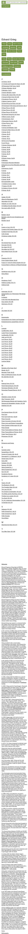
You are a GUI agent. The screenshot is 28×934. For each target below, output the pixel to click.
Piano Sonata (5, 427)
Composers (5, 6)
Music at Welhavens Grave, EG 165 (11, 374)
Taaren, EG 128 (6, 483)
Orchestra (5, 47)
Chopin (4, 841)
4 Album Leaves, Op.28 (8, 116)
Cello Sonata (5, 234)
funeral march (5, 697)
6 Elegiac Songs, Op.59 (8, 158)
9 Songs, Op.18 (6, 190)
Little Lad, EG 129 (6, 337)
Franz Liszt (9, 717)
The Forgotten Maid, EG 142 (9, 487)
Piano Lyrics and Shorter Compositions (12, 423)
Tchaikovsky (23, 752)
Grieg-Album (5, 273)
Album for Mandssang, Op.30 (10, 199)
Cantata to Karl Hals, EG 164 (10, 231)
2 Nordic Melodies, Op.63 (9, 92)
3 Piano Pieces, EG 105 (8, 110)
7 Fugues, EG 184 (7, 186)
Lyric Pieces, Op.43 (7, 344)
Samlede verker (6, 450)
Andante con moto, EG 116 (9, 203)
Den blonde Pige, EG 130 (9, 242)
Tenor (19, 51)
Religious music (7, 66)
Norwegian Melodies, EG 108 (10, 388)
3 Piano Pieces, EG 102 (8, 108)
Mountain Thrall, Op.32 (8, 372)
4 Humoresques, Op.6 (8, 119)
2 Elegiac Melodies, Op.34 (9, 88)
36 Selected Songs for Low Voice (11, 114)
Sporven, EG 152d (7, 465)
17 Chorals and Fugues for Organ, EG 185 (13, 84)
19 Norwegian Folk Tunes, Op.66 (11, 86)
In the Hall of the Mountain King (10, 299)
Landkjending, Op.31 (7, 330)
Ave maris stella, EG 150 (8, 208)
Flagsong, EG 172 (7, 258)
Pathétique (23, 682)
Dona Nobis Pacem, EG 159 (9, 251)
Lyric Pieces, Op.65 (7, 354)
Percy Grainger (6, 810)
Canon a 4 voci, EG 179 (8, 227)
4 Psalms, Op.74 (6, 125)
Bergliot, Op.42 (6, 220)
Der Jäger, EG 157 (7, 247)
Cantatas (5, 69)
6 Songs (4, 170)
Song (4, 59)
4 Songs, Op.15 (6, 134)
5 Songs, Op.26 (6, 147)
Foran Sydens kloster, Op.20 (9, 260)
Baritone (13, 47)
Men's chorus (17, 44)
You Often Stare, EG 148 (8, 531)
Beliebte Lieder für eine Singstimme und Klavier (13, 217)
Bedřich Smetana (6, 584)
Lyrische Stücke (6, 361)
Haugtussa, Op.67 (7, 280)
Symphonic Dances (7, 474)
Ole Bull (14, 632)
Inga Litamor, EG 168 (7, 301)
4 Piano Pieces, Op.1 (7, 123)
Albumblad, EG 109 (7, 201)
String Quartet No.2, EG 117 (9, 469)
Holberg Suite (5, 285)
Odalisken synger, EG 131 (9, 397)
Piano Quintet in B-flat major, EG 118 (12, 425)
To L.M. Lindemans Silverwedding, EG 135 (13, 500)
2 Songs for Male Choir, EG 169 (10, 97)
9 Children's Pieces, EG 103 (9, 188)
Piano (4, 44)
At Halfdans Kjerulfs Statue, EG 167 (11, 206)
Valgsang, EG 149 (7, 509)
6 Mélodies (5, 160)
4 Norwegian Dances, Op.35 (9, 121)
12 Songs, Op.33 (6, 81)
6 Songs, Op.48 (6, 177)
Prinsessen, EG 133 (7, 436)
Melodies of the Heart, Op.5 (9, 368)
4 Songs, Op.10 (6, 132)
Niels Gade (5, 690)
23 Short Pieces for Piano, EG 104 (11, 103)
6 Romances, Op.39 (7, 168)
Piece (9, 59)
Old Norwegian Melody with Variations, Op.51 (14, 401)
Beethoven (16, 682)
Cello (4, 51)
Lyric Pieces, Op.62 (7, 352)
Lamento (4, 328)
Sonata (12, 69)
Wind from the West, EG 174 (9, 525)
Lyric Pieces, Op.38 (7, 341)
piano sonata (5, 867)
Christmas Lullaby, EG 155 (9, 236)
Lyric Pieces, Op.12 (7, 339)
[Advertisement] (14, 23)
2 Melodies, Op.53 (7, 90)
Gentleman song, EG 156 (8, 271)
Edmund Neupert (17, 708)
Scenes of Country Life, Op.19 (10, 454)
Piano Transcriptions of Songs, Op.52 (12, 432)
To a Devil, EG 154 (7, 498)
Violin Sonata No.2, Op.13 (9, 511)
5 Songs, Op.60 (6, 149)
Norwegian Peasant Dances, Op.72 (11, 390)
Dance (21, 62)
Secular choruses (18, 59)
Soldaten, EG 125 (6, 463)
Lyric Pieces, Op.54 (7, 348)
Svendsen (14, 654)
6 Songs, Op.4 (5, 175)
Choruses (5, 62)
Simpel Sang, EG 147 (8, 458)
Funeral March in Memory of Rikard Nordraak (14, 265)
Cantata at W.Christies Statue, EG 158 (12, 229)
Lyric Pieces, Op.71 (7, 359)
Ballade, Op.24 (6, 214)
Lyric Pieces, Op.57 (7, 350)
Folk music (13, 62)
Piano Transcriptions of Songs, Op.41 (12, 430)
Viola (3, 54)
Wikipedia (4, 564)
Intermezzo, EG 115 (7, 304)
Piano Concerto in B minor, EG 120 (11, 421)
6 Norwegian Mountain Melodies (10, 162)
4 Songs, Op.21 (6, 138)
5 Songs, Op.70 (6, 154)
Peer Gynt (4, 414)
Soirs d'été (4, 461)
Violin (19, 47)
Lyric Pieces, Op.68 (7, 357)
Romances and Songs (8, 443)
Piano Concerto (6, 419)
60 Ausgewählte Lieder (8, 181)
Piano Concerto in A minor (14, 706)
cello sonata (13, 868)
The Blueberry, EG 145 (8, 485)
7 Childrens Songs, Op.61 (9, 184)
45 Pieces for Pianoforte (8, 140)
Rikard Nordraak (11, 691)
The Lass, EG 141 (7, 489)
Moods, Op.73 (5, 370)
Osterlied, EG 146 (6, 405)
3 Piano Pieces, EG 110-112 (9, 112)
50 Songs (4, 156)
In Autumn (4, 297)
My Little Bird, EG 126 (8, 377)
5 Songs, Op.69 (6, 151)
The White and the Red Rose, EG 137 (12, 494)
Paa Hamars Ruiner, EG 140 (9, 412)
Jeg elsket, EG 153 (7, 310)
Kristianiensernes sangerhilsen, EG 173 (12, 321)
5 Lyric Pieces (5, 143)
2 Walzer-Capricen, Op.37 (9, 101)
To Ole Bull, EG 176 (7, 502)
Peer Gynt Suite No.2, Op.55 (9, 416)
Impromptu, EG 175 (7, 291)
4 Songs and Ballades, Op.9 (9, 127)
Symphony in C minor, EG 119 (10, 476)
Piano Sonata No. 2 (12, 841)
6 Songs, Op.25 (6, 173)
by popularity (6, 74)
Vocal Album (5, 518)
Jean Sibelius (10, 582)
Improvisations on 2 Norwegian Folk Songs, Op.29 (14, 294)
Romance (17, 66)
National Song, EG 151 (8, 383)
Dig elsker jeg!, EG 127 (8, 249)
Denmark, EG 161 (6, 245)
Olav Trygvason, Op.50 (8, 399)
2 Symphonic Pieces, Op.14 (9, 99)
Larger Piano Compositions (9, 333)
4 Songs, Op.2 (5, 136)
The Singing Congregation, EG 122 (11, 491)
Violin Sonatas (6, 516)
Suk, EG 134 (5, 471)
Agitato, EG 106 (6, 197)
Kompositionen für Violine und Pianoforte (13, 319)
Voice (9, 44)
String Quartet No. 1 (7, 467)
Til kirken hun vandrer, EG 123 (10, 496)
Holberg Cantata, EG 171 (8, 282)
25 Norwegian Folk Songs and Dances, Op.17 (14, 105)
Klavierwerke (5, 317)
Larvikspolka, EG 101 (7, 335)
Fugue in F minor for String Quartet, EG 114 (13, 262)
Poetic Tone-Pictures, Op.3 (9, 434)
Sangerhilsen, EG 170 (8, 452)
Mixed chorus (11, 51)
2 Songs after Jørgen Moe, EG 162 (11, 94)
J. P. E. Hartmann (17, 689)
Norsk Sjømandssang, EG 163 (10, 385)
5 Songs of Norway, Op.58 (9, 145)
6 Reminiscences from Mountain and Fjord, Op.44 (13, 165)
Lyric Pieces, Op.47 (7, 346)
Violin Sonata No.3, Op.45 (9, 513)
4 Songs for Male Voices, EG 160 (11, 130)
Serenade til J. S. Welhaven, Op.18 (11, 456)
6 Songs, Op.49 (6, 179)
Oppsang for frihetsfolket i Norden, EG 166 (13, 403)
